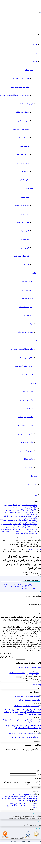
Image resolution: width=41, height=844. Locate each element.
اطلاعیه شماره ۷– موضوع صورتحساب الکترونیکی (20, 505)
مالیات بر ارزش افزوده (25, 400)
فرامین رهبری (24, 146)
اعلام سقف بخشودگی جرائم (30, 700)
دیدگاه (38, 754)
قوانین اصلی (29, 70)
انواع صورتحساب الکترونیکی (27, 508)
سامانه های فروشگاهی (25, 417)
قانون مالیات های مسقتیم (27, 588)
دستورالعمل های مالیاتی (21, 129)
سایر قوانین (29, 188)
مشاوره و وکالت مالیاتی (25, 357)
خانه (39, 549)
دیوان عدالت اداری (23, 163)
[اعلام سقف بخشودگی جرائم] (27, 696)
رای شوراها (25, 171)
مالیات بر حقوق (28, 391)
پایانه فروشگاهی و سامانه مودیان (22, 349)
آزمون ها (34, 476)
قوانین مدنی (25, 197)
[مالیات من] (37, 16)
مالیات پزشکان (28, 459)
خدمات (34, 341)
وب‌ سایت (38, 778)
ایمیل (38, 774)
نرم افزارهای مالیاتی (26, 281)
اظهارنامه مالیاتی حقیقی (25, 425)
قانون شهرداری (24, 239)
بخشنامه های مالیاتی (22, 112)
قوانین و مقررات (35, 818)
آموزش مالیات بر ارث (26, 451)
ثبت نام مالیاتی (28, 408)
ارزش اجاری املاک (27, 298)
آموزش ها (33, 383)
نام (39, 771)
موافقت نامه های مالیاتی (25, 324)
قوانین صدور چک (23, 247)
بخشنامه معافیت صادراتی (17, 673)
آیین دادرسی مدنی (23, 222)
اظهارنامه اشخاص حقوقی (24, 434)
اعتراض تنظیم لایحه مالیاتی (24, 366)
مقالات (34, 53)
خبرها (35, 44)
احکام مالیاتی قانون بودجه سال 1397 (26, 737)
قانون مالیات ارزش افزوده (20, 87)
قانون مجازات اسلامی (22, 205)
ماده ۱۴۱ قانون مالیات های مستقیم (29, 667)
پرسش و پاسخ (32, 484)
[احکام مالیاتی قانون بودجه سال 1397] (25, 733)
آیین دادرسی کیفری (22, 214)
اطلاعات (34, 273)
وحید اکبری (36, 684)
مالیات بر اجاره (28, 467)
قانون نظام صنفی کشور (21, 256)
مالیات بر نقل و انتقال (26, 442)
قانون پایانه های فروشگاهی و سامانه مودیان (14, 95)
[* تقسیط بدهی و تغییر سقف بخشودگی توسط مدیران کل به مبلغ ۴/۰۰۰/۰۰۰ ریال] (20, 721)
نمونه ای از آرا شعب (22, 137)
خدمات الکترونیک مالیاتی (25, 374)
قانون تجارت (25, 230)
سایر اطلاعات (24, 180)
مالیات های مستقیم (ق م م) (20, 78)
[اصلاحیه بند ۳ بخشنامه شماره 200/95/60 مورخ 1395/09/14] (22, 804)
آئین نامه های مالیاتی (22, 154)
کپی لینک (19, 676)
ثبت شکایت (12, 818)
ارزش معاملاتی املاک (26, 307)
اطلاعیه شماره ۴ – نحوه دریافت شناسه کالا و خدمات (19, 510)
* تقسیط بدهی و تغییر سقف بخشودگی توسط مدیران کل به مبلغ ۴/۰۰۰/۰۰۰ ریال (23, 726)
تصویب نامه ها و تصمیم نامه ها (19, 120)
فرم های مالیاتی (27, 290)
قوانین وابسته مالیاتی (26, 104)
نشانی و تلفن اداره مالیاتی (24, 332)
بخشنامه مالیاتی (34, 673)
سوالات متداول (23, 818)
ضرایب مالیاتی (28, 315)
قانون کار (26, 264)
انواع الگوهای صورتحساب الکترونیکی (25, 507)
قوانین (35, 61)
